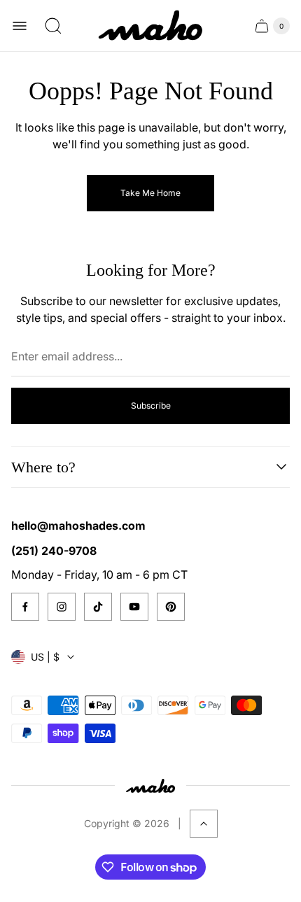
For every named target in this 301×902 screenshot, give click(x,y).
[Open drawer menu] (19, 25)
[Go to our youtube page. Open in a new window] (134, 607)
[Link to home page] (150, 785)
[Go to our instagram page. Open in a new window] (62, 607)
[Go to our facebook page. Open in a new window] (25, 607)
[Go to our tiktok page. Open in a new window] (98, 607)
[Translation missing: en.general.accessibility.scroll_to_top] (204, 824)
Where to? (43, 467)
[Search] (53, 25)
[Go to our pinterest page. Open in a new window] (171, 607)
